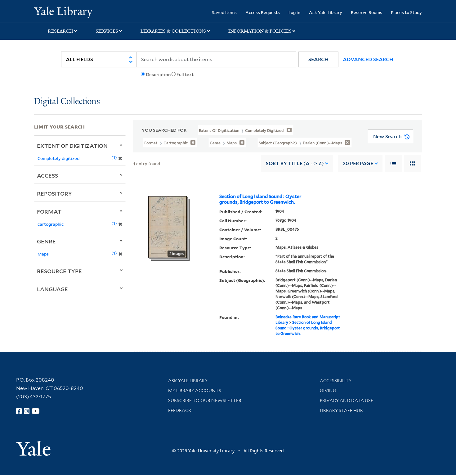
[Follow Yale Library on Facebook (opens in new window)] (19, 411)
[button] (318, 59)
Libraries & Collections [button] (173, 31)
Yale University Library (63, 12)
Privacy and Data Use (346, 400)
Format (49, 211)
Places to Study (406, 12)
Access (47, 175)
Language (52, 289)
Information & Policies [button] (260, 31)
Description (158, 74)
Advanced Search (368, 59)
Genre (46, 241)
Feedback (179, 410)
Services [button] (107, 31)
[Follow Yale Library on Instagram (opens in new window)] (26, 411)
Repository (54, 193)
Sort (295, 163)
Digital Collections (67, 101)
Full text (185, 74)
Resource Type (59, 271)
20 (358, 163)
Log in (294, 12)
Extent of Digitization (72, 145)
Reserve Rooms (366, 12)
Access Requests (262, 12)
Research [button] (60, 31)
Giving (328, 390)
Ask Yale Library (325, 12)
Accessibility (335, 380)
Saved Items (224, 12)
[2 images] (167, 226)
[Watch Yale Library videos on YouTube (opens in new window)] (36, 411)
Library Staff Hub (341, 410)
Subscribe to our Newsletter (204, 400)
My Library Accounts (194, 390)
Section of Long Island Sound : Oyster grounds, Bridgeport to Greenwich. (260, 199)
